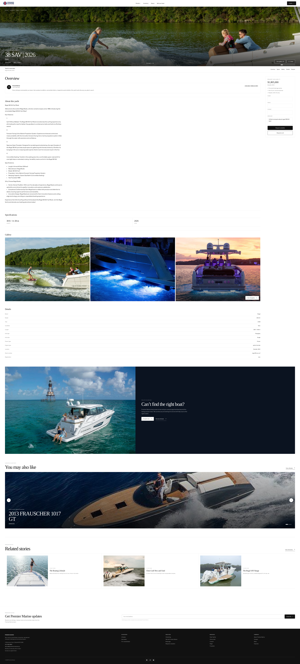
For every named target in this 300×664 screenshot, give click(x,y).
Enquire (293, 69)
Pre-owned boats (125, 641)
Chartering (168, 637)
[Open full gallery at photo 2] (132, 269)
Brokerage (168, 641)
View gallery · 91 (280, 61)
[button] (138, 3)
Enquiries (256, 643)
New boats (123, 639)
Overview (273, 69)
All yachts (12, 10)
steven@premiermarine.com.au (12, 646)
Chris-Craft (212, 639)
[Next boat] (291, 500)
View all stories (289, 549)
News (255, 641)
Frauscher (212, 646)
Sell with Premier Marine (171, 639)
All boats (123, 637)
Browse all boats (160, 419)
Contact (256, 639)
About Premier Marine (259, 637)
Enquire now (146, 419)
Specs (278, 69)
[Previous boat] (9, 500)
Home (6, 10)
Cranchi (212, 641)
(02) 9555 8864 (8, 644)
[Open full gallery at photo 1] (47, 269)
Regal (17, 10)
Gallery (283, 69)
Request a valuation (170, 643)
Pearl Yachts (213, 637)
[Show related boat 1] (287, 524)
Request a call (280, 133)
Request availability (280, 128)
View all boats (289, 468)
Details (288, 69)
